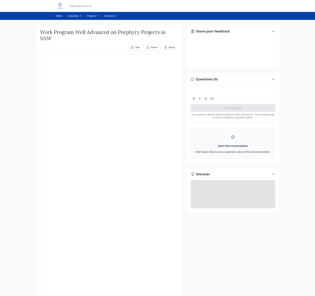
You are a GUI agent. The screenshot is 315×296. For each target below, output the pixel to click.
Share (171, 47)
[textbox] (233, 88)
